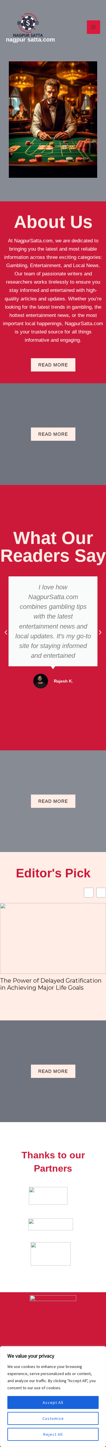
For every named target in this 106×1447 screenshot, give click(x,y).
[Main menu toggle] (93, 27)
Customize (53, 1418)
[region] (53, 1396)
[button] (6, 632)
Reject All (53, 1434)
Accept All (53, 1402)
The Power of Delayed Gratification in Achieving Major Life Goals (51, 984)
